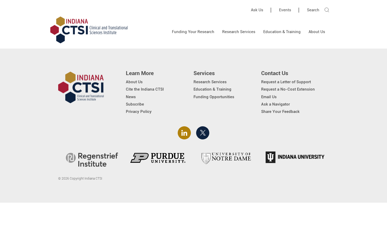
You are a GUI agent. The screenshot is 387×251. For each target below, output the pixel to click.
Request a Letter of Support (286, 82)
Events (285, 10)
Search (313, 10)
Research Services (238, 31)
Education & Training (282, 31)
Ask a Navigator (275, 104)
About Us (317, 31)
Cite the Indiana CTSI (145, 89)
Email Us (269, 97)
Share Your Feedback (280, 111)
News (131, 97)
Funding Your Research (193, 31)
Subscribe (135, 104)
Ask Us (257, 10)
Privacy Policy (139, 111)
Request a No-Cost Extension (288, 89)
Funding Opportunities (214, 97)
